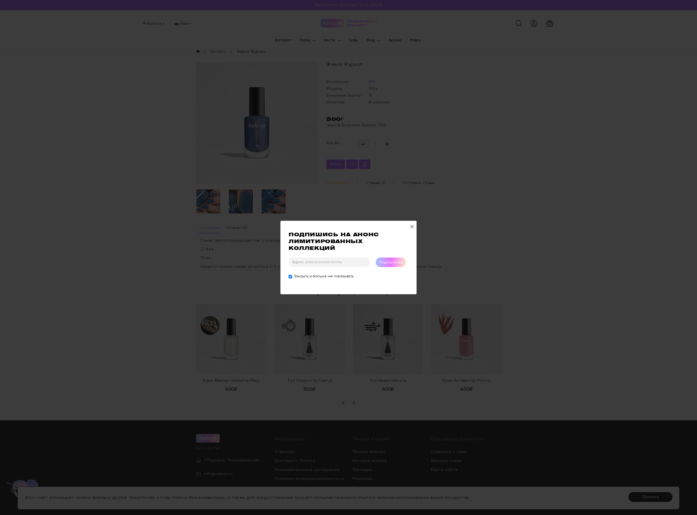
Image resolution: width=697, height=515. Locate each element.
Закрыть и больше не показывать (324, 276)
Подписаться (391, 262)
